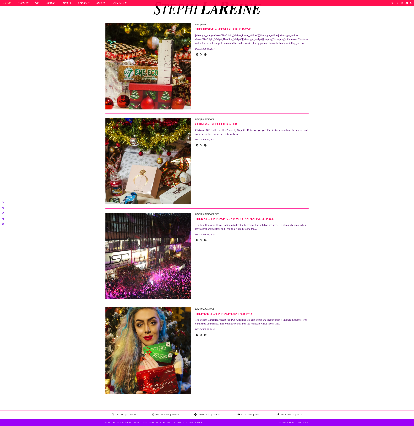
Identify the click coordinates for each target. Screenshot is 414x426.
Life (37, 3)
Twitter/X (125, 415)
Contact (84, 3)
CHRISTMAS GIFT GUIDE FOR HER (216, 124)
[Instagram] (397, 3)
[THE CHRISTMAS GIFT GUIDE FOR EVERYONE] (148, 66)
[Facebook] (406, 3)
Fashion (22, 3)
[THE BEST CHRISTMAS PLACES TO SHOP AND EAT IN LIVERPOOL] (148, 256)
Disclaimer (118, 3)
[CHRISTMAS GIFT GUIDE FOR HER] (148, 161)
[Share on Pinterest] (205, 55)
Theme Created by (294, 422)
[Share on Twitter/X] (201, 55)
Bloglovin (291, 415)
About (100, 3)
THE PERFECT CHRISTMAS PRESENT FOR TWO (223, 313)
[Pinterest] (402, 3)
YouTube (249, 415)
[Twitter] (392, 3)
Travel (66, 3)
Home (7, 3)
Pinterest (208, 415)
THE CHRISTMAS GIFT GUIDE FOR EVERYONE (222, 29)
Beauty (51, 3)
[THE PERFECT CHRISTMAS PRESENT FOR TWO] (148, 350)
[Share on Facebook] (197, 55)
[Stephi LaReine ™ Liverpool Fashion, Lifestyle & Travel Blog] (207, 9)
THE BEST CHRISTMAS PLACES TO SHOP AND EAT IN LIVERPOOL (234, 219)
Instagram (167, 415)
